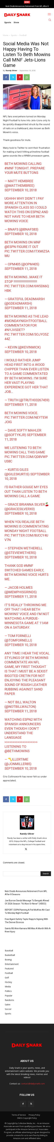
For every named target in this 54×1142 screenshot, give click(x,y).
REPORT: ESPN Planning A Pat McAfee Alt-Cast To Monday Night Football (27, 911)
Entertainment (12, 964)
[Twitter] (13, 77)
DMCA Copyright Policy (27, 1118)
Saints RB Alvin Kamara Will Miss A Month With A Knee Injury (28, 930)
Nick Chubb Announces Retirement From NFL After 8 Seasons (26, 893)
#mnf (28, 566)
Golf (7, 977)
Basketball (10, 955)
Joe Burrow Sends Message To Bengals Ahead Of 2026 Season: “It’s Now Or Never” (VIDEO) (27, 902)
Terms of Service (19, 1115)
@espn (10, 247)
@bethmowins (17, 751)
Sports (14, 35)
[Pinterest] (20, 77)
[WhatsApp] (27, 77)
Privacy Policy (34, 1115)
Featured (9, 968)
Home (5, 35)
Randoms (9, 1000)
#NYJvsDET (13, 330)
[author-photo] (27, 829)
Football (23, 35)
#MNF (9, 168)
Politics (8, 991)
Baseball (9, 950)
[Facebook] (6, 77)
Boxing (8, 959)
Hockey (8, 982)
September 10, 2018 (20, 190)
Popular (8, 995)
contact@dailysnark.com (33, 1083)
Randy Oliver (11, 70)
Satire (7, 1004)
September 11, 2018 (20, 269)
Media (8, 986)
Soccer (8, 1009)
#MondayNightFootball (25, 321)
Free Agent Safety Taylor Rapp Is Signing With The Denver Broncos (26, 920)
